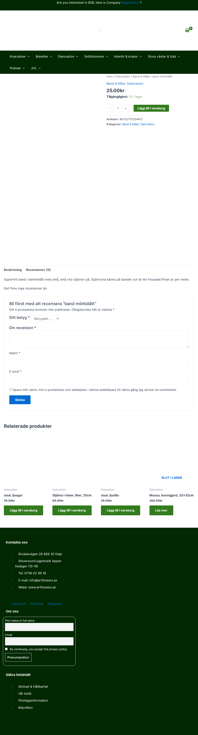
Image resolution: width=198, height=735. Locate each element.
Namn (14, 353)
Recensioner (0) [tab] (38, 270)
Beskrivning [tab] (13, 270)
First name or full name (19, 620)
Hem (110, 76)
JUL (34, 68)
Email (8, 634)
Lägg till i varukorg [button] (23, 510)
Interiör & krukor (126, 56)
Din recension (22, 327)
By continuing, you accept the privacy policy (38, 649)
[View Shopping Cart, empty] (187, 30)
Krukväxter (18, 56)
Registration (130, 2)
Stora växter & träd (162, 56)
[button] (28, 56)
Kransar (15, 68)
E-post (15, 371)
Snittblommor (94, 56)
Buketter (42, 56)
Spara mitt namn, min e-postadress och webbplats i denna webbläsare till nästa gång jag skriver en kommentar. (95, 390)
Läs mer (161, 510)
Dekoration (66, 56)
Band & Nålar (141, 76)
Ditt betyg (19, 317)
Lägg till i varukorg (151, 108)
